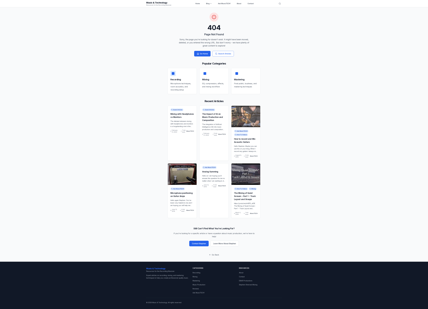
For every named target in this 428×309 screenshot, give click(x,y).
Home (197, 3)
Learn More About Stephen (224, 243)
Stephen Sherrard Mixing (248, 285)
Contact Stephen (199, 243)
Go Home (204, 54)
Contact (251, 3)
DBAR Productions (245, 281)
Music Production (199, 285)
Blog (208, 3)
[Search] (280, 4)
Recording (196, 273)
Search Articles (224, 54)
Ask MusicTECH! (224, 3)
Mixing (195, 277)
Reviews (196, 289)
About (239, 3)
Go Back (215, 255)
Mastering (196, 281)
